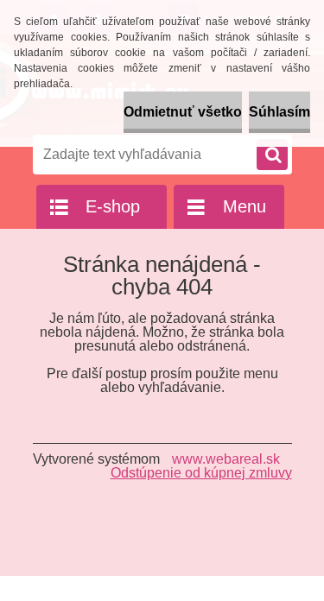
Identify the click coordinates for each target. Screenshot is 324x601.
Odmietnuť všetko (183, 111)
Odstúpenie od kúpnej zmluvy (201, 472)
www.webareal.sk (226, 459)
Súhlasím (279, 111)
